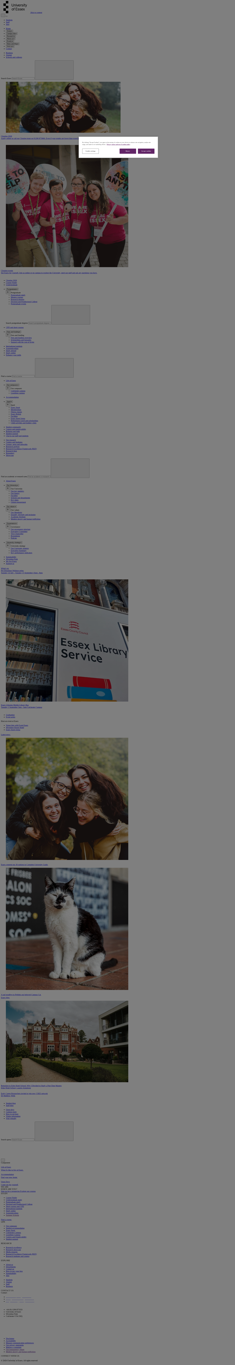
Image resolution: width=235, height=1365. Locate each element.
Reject (128, 151)
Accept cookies (146, 151)
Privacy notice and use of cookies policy (118, 144)
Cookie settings (91, 151)
